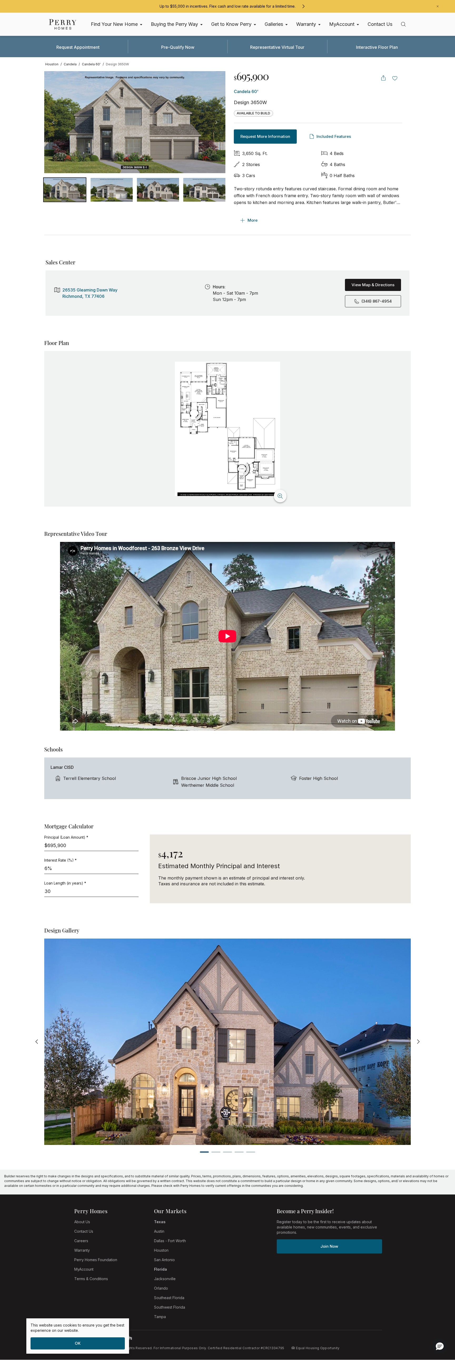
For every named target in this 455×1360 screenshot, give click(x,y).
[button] (439, 1346)
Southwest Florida (169, 1307)
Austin (159, 1231)
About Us (82, 1222)
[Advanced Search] (403, 24)
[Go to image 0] (64, 189)
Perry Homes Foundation (95, 1259)
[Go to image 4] (239, 1152)
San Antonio (164, 1259)
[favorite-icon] (395, 78)
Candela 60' (246, 91)
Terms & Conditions (91, 1278)
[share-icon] (383, 78)
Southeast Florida (169, 1297)
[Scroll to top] (439, 1327)
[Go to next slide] (418, 1042)
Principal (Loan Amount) (66, 837)
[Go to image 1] (112, 189)
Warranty (82, 1250)
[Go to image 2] (158, 189)
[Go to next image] (216, 122)
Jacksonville (165, 1278)
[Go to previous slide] (37, 1042)
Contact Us (83, 1231)
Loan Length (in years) (65, 883)
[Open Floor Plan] (227, 429)
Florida (160, 1269)
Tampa (160, 1316)
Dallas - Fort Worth (170, 1240)
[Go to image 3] (204, 189)
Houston (161, 1250)
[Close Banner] (437, 6)
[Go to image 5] (250, 1152)
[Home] (62, 24)
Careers (81, 1240)
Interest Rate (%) (60, 860)
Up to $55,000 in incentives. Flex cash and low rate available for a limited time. (227, 6)
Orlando (161, 1288)
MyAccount (83, 1269)
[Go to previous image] (53, 122)
